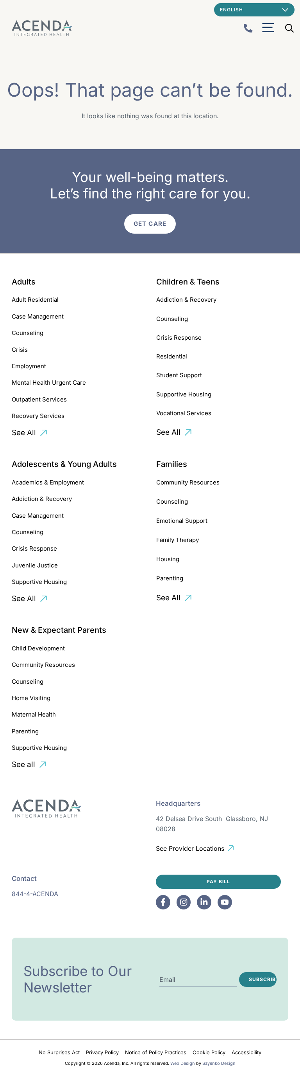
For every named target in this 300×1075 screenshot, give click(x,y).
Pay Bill (218, 881)
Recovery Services (38, 416)
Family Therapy (177, 540)
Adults (24, 281)
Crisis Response (179, 337)
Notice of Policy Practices (155, 1052)
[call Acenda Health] (248, 28)
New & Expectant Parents (59, 630)
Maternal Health (34, 714)
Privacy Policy (102, 1052)
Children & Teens (188, 281)
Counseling (27, 333)
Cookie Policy (209, 1052)
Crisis (20, 349)
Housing (167, 559)
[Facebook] (163, 902)
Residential (171, 356)
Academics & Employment (48, 482)
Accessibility (246, 1052)
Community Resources (188, 482)
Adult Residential (35, 299)
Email (167, 979)
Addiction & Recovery (186, 299)
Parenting (169, 578)
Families (171, 464)
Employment (29, 366)
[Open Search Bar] (289, 28)
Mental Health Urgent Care (49, 382)
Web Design (182, 1063)
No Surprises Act (59, 1052)
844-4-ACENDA (35, 894)
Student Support (179, 375)
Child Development (38, 648)
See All (24, 432)
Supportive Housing (183, 394)
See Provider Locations (190, 848)
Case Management (38, 316)
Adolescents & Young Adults (64, 464)
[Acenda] (42, 28)
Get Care (150, 223)
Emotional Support (181, 520)
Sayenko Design (219, 1063)
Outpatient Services (39, 399)
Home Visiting (31, 698)
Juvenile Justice (35, 565)
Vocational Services (183, 413)
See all (23, 764)
